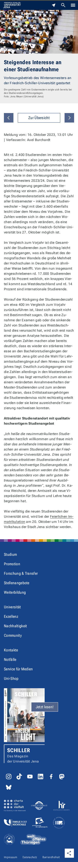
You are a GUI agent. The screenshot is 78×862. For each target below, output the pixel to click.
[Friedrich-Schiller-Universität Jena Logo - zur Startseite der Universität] (12, 5)
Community (13, 635)
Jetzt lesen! (45, 707)
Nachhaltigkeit (15, 626)
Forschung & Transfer (21, 573)
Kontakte (11, 650)
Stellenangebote (16, 583)
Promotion (12, 564)
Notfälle (10, 659)
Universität (12, 607)
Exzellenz (11, 616)
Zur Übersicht (39, 117)
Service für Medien (18, 669)
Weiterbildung (15, 592)
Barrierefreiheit (51, 857)
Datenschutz (30, 857)
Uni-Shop (11, 678)
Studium (10, 554)
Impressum (10, 857)
